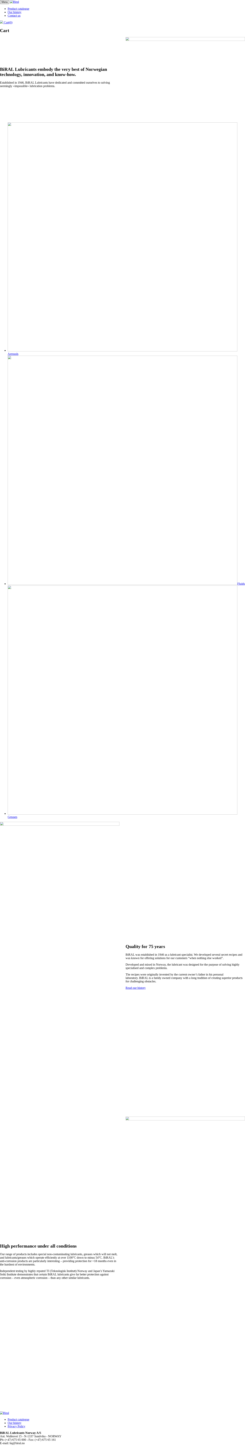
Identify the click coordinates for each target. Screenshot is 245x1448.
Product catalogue (18, 8)
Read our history (136, 987)
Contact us (14, 15)
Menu (5, 2)
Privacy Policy (16, 1426)
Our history (14, 12)
